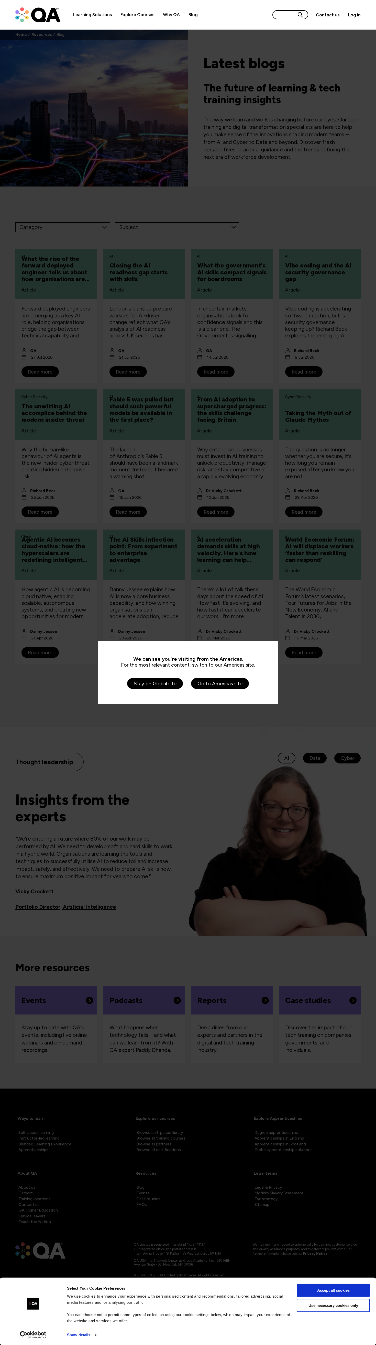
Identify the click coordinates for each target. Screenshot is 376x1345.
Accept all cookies (333, 1290)
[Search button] (300, 14)
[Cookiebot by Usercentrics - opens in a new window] (33, 1335)
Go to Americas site (219, 683)
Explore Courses (137, 14)
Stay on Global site (155, 683)
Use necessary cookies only (333, 1305)
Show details (78, 1335)
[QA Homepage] (38, 14)
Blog (193, 14)
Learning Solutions (92, 14)
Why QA (171, 14)
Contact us (327, 14)
